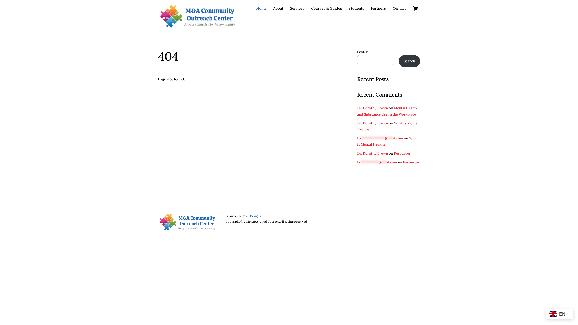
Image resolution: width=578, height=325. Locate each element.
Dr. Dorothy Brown (372, 108)
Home (261, 8)
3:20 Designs (252, 216)
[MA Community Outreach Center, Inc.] (197, 25)
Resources (402, 153)
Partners (378, 8)
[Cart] (415, 8)
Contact (399, 8)
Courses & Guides (326, 8)
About (278, 8)
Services (297, 8)
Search (362, 52)
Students (356, 8)
